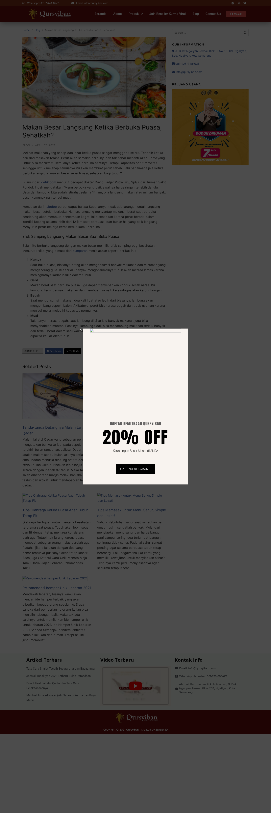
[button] (81, 330)
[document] (135, 406)
